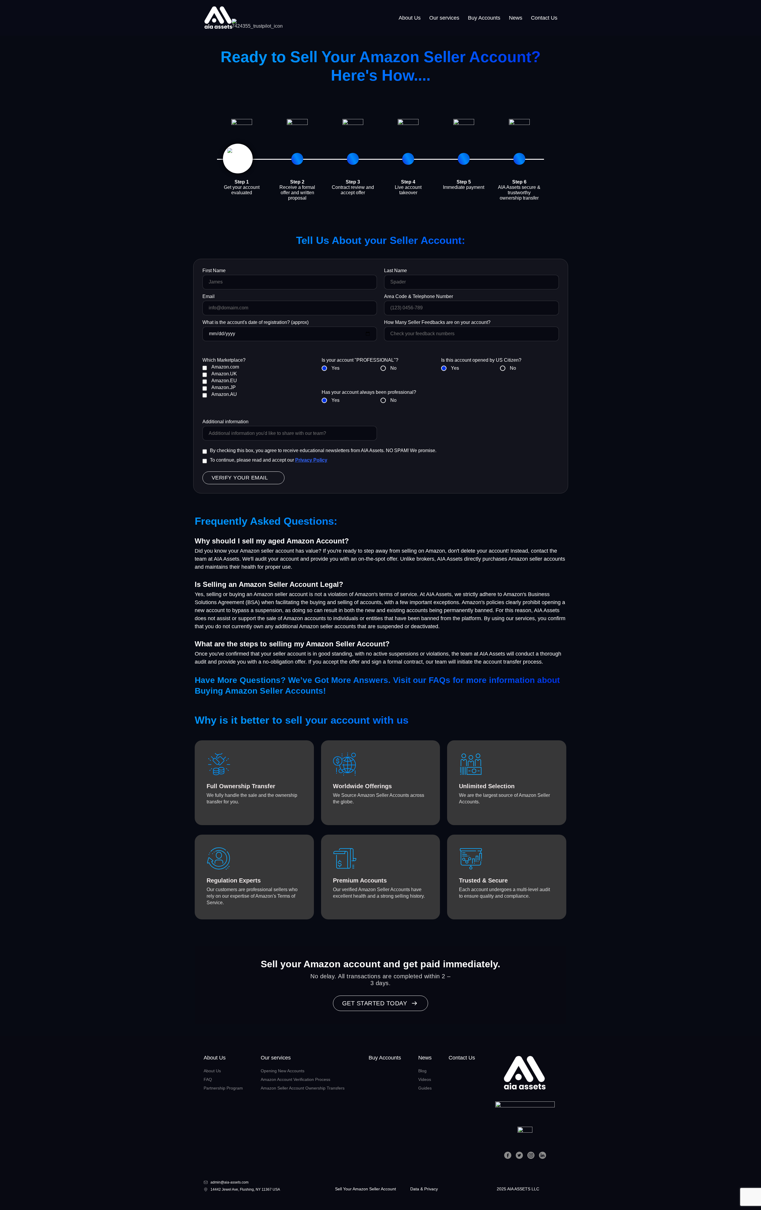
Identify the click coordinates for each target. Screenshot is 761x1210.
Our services (444, 18)
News (515, 18)
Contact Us (544, 18)
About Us (410, 18)
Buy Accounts (484, 18)
